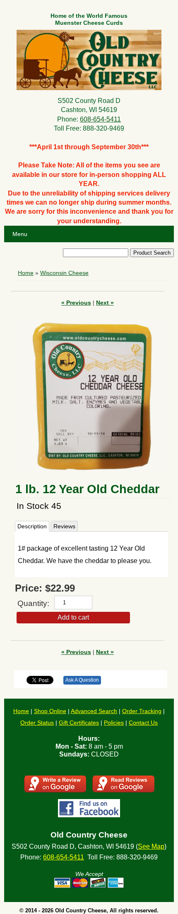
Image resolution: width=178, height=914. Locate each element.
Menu (19, 234)
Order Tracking (141, 711)
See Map (151, 846)
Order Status (37, 722)
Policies (114, 722)
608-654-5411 (100, 119)
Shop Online (50, 711)
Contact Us (143, 722)
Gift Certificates (79, 722)
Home (26, 273)
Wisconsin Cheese (64, 273)
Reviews (64, 526)
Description (32, 526)
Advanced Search (94, 711)
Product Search (152, 253)
